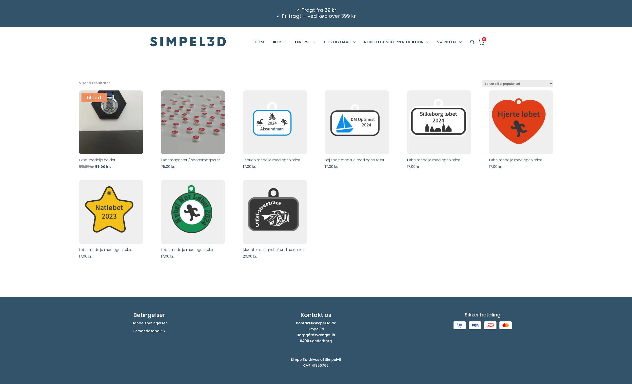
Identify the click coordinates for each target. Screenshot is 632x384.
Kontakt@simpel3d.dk (316, 323)
